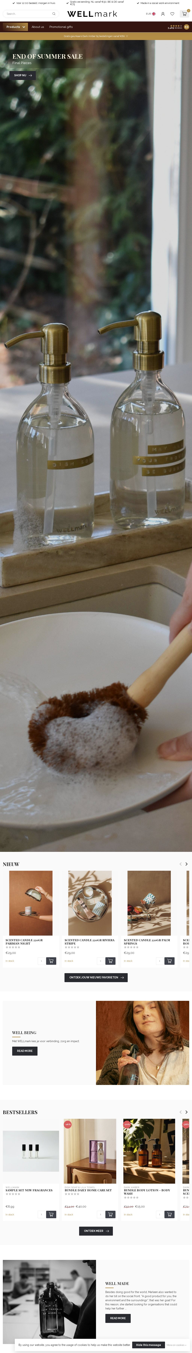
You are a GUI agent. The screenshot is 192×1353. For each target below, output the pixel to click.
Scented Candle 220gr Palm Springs (147, 941)
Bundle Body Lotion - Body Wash (147, 1191)
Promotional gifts (61, 27)
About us (38, 27)
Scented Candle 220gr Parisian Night (24, 941)
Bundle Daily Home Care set (88, 1190)
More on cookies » (176, 1345)
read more (25, 1050)
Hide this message (148, 1344)
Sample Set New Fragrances (29, 1190)
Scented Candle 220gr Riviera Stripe (89, 941)
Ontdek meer (93, 1230)
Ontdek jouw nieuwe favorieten (93, 977)
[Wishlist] (172, 14)
